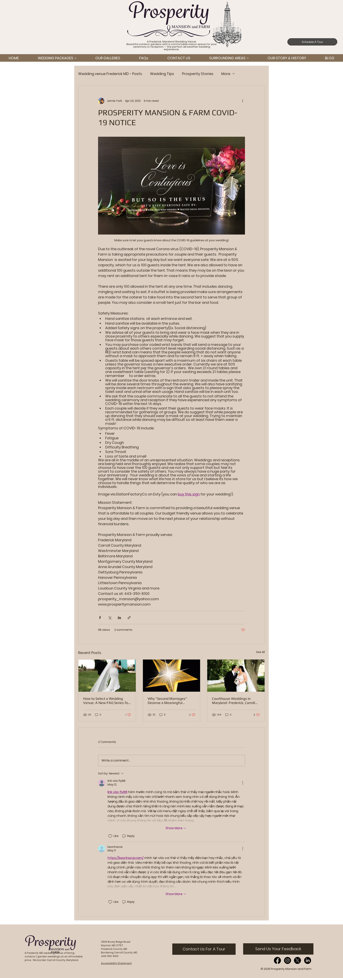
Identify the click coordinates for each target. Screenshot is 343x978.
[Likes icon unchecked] (110, 836)
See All (260, 652)
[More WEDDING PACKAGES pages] (75, 58)
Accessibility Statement (116, 963)
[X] (297, 960)
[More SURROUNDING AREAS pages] (248, 58)
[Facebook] (277, 960)
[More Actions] (242, 782)
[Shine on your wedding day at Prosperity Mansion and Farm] (171, 676)
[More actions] (242, 100)
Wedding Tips (162, 73)
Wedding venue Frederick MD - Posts (110, 73)
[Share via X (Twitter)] (110, 617)
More (225, 73)
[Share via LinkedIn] (119, 617)
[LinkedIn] (307, 960)
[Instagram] (287, 960)
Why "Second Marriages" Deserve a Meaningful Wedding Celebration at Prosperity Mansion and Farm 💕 (171, 700)
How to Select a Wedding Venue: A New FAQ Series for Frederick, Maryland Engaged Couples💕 (106, 700)
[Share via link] (129, 617)
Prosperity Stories (197, 73)
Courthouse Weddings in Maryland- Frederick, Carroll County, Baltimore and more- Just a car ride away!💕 (234, 700)
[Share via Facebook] (100, 617)
